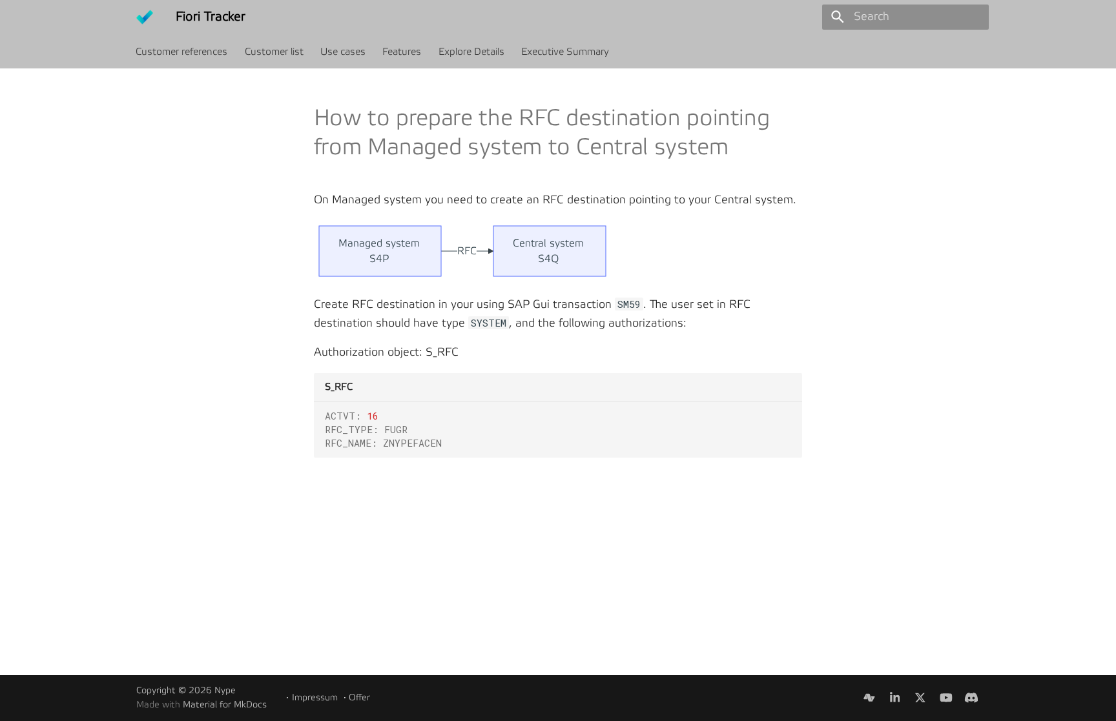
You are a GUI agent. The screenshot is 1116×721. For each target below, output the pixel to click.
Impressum (315, 698)
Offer (359, 698)
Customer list (274, 51)
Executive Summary (565, 51)
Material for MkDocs (225, 705)
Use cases (343, 51)
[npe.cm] (869, 697)
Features (402, 51)
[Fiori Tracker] (144, 17)
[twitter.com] (920, 697)
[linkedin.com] (895, 697)
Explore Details (471, 51)
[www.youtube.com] (946, 697)
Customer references (182, 51)
